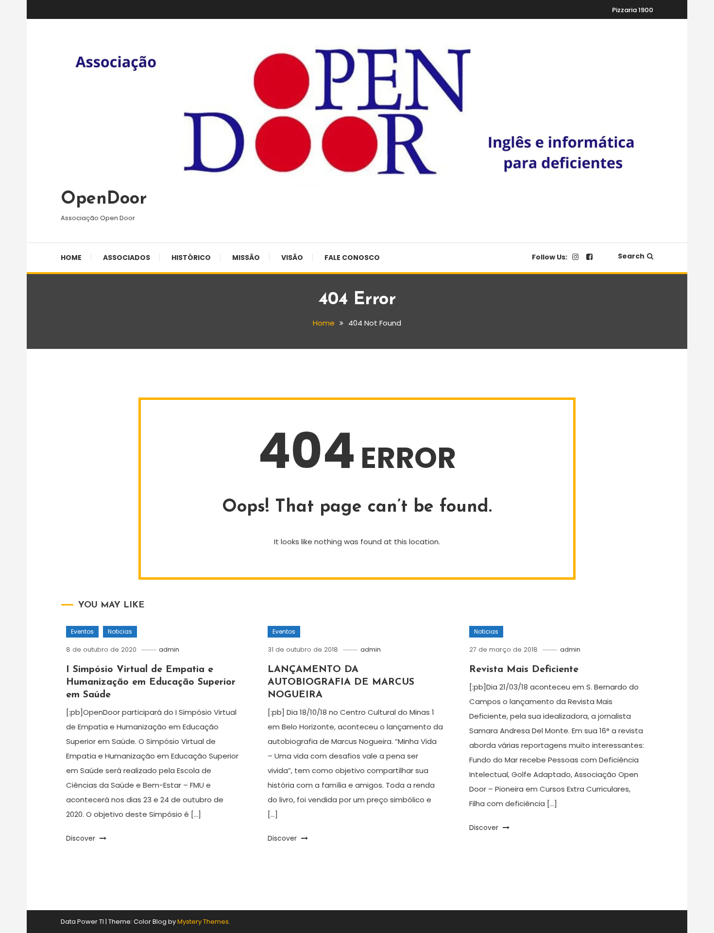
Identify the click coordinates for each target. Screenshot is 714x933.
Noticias (120, 631)
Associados (126, 257)
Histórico (191, 257)
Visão (292, 257)
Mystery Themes (203, 921)
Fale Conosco (352, 257)
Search (631, 256)
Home (71, 257)
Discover (81, 838)
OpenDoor (104, 199)
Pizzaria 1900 (632, 10)
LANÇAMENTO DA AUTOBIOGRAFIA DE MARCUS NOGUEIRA (341, 682)
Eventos (82, 631)
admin (169, 649)
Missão (246, 257)
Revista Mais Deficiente (523, 669)
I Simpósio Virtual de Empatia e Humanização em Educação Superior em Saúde (151, 682)
